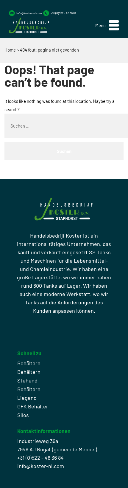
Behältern (28, 363)
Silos (23, 415)
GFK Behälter (32, 406)
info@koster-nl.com (29, 13)
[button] (107, 25)
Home (10, 49)
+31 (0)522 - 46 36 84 (64, 13)
